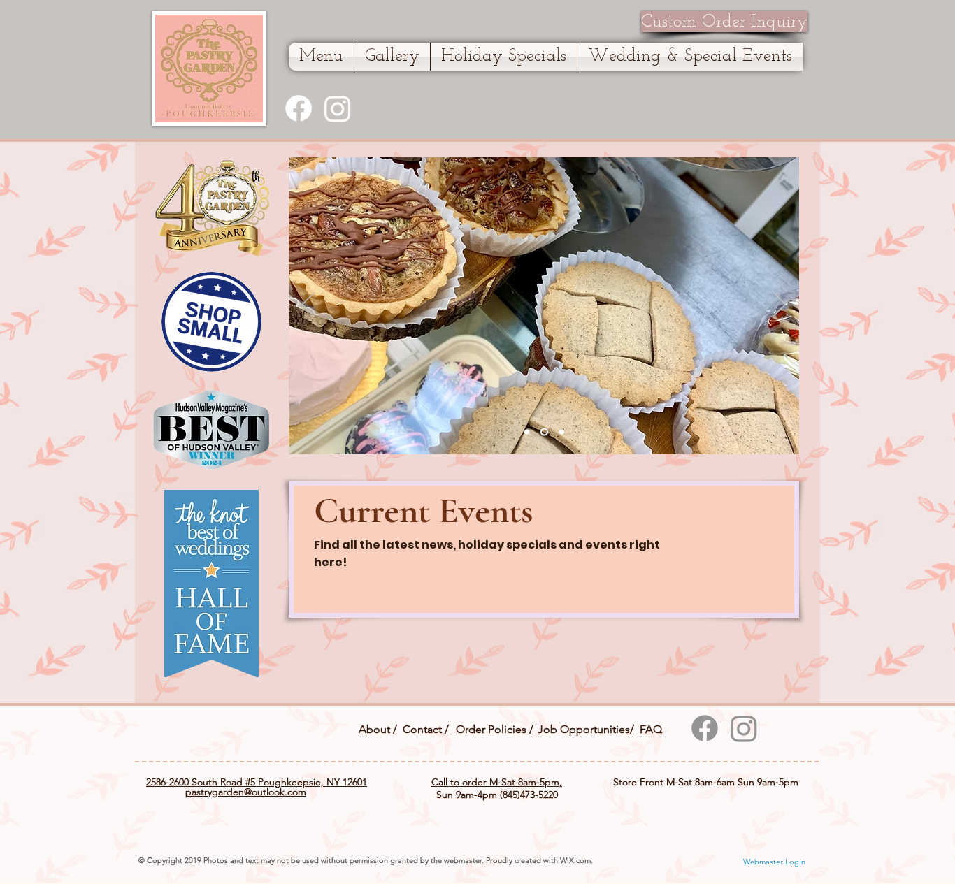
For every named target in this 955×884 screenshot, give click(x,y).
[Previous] (308, 305)
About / (378, 729)
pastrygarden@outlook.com (245, 791)
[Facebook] (298, 108)
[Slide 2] (544, 432)
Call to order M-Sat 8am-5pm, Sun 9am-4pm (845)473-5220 (496, 788)
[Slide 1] (526, 432)
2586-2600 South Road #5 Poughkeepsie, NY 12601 (256, 782)
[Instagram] (337, 108)
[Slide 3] (561, 432)
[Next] (779, 305)
